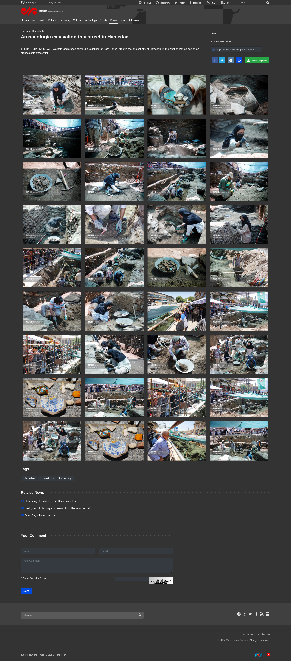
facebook (197, 3)
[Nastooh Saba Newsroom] (256, 655)
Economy (64, 20)
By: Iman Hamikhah (32, 31)
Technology (90, 20)
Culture (77, 20)
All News (134, 20)
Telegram (146, 3)
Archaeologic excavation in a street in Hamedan (75, 36)
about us (248, 634)
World (42, 20)
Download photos (259, 60)
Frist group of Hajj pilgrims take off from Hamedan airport (57, 508)
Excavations (47, 478)
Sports (103, 20)
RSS (212, 3)
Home (25, 20)
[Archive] (267, 614)
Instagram (164, 3)
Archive (227, 3)
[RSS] (262, 614)
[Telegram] (238, 614)
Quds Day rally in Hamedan (40, 515)
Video (123, 20)
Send (26, 590)
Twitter (181, 3)
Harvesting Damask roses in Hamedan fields (50, 501)
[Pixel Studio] (266, 655)
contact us (264, 634)
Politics (52, 20)
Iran (34, 20)
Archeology (65, 478)
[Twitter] (250, 614)
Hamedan (29, 478)
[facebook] (256, 614)
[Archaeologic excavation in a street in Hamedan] (52, 95)
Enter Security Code (33, 578)
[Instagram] (244, 614)
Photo (113, 20)
